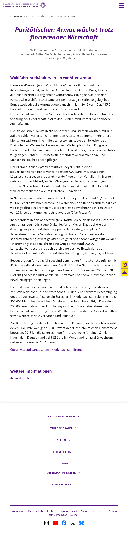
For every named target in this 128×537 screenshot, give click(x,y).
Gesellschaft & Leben (61, 472)
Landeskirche (61, 484)
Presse (84, 511)
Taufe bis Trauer (61, 428)
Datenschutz (35, 511)
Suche (74, 515)
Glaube (61, 440)
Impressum (18, 511)
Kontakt (51, 511)
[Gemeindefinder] (124, 272)
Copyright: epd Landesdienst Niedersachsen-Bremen (47, 349)
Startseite (16, 16)
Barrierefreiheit (68, 511)
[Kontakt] (124, 265)
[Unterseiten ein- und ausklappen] (78, 416)
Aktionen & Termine (61, 416)
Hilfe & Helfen (61, 452)
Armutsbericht (20, 378)
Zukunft (64, 463)
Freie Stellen (98, 511)
